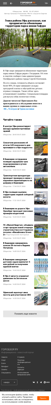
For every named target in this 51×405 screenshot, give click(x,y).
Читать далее (25, 132)
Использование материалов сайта (23, 374)
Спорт (3, 360)
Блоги (3, 363)
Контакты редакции (20, 368)
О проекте (20, 357)
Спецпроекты (6, 373)
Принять (43, 398)
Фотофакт (4, 366)
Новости (4, 357)
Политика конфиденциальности (23, 362)
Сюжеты (4, 369)
